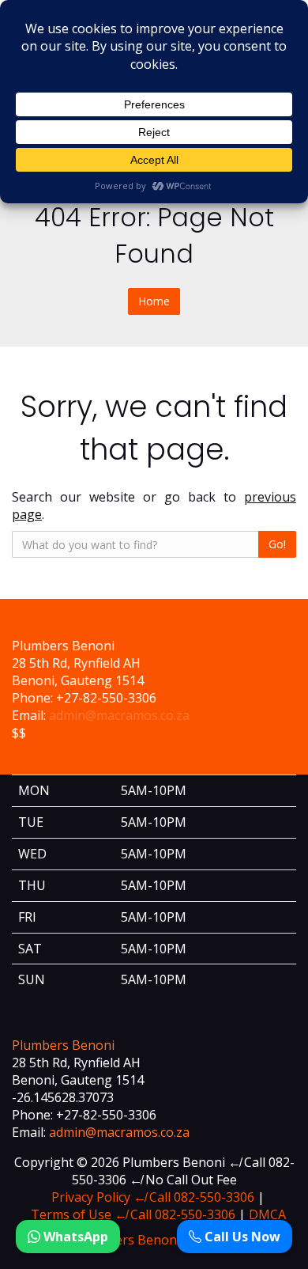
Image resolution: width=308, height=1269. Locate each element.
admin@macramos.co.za (119, 715)
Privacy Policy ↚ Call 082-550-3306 (152, 1197)
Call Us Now (240, 1236)
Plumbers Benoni (63, 1045)
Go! (277, 543)
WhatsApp (74, 1236)
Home (154, 301)
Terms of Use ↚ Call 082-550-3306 (133, 1214)
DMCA (267, 1214)
